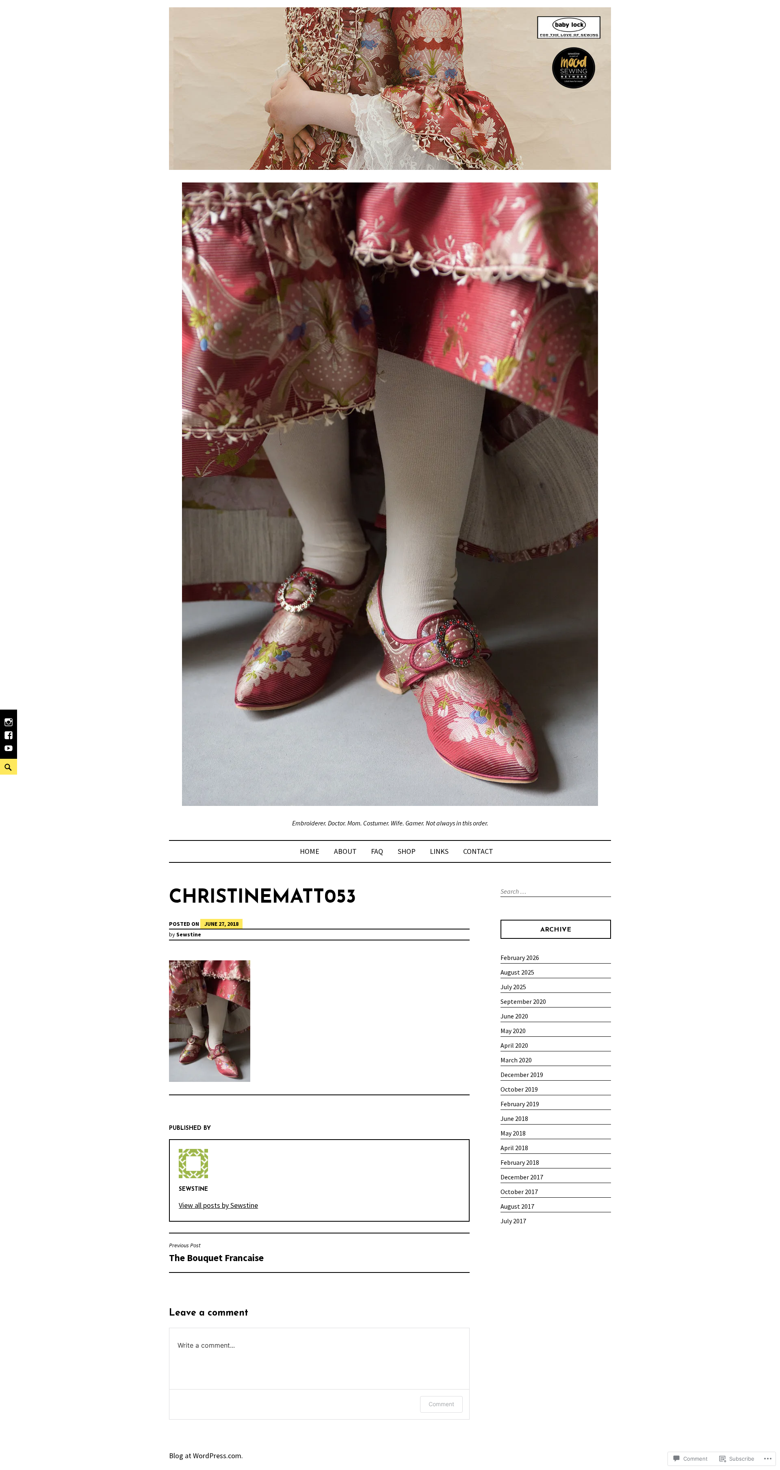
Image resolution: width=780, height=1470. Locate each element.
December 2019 (521, 1074)
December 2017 (521, 1177)
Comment (441, 1404)
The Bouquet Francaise (216, 1252)
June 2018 (514, 1118)
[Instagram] (8, 726)
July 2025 (513, 987)
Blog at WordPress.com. (206, 1455)
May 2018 (513, 1133)
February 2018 (519, 1162)
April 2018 (514, 1148)
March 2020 (516, 1060)
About (345, 851)
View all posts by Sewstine (218, 1205)
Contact (478, 851)
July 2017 (513, 1221)
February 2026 (519, 957)
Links (439, 851)
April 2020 (514, 1045)
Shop (407, 851)
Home (309, 851)
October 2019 (519, 1089)
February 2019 (519, 1104)
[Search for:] (554, 891)
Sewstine (188, 934)
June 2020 (514, 1016)
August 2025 (517, 972)
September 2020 (523, 1001)
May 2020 (513, 1031)
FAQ (377, 851)
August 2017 (517, 1206)
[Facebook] (8, 739)
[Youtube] (8, 752)
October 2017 (519, 1192)
